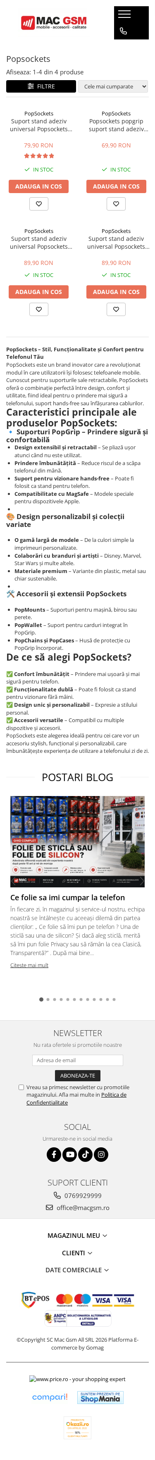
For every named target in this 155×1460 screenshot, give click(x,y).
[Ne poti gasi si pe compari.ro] (49, 1397)
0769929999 (82, 1195)
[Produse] (125, 16)
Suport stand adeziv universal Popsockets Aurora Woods (116, 242)
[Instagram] (101, 1154)
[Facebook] (54, 1154)
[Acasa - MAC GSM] (53, 22)
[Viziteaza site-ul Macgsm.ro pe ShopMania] (100, 1397)
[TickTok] (85, 1154)
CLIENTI (74, 1253)
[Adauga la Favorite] (38, 204)
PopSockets (38, 113)
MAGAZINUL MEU (75, 1235)
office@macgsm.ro (82, 1207)
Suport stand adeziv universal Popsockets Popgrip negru (39, 125)
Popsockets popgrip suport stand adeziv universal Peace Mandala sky (116, 125)
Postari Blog (77, 777)
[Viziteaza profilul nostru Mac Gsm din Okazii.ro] (78, 1427)
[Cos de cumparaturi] (123, 47)
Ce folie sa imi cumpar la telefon (67, 897)
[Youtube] (69, 1154)
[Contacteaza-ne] (123, 31)
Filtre (44, 86)
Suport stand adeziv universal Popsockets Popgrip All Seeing (39, 242)
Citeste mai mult (29, 965)
